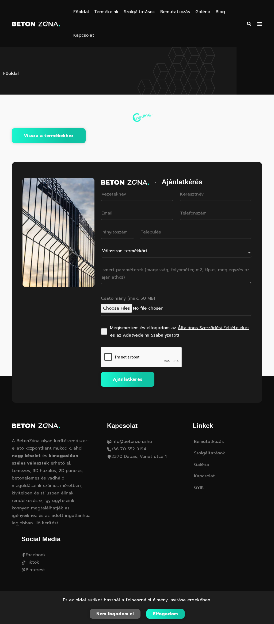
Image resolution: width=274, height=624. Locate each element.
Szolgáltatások (139, 12)
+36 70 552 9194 (128, 449)
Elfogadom (165, 614)
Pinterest (35, 570)
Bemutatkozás (175, 12)
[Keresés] (249, 23)
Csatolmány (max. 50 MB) (128, 298)
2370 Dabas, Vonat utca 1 (139, 456)
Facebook (36, 555)
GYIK (199, 487)
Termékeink (106, 12)
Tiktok (32, 562)
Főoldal (81, 12)
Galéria (202, 12)
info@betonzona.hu (131, 441)
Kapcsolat (83, 35)
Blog (220, 12)
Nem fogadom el (115, 614)
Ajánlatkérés (127, 379)
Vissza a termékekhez (49, 135)
